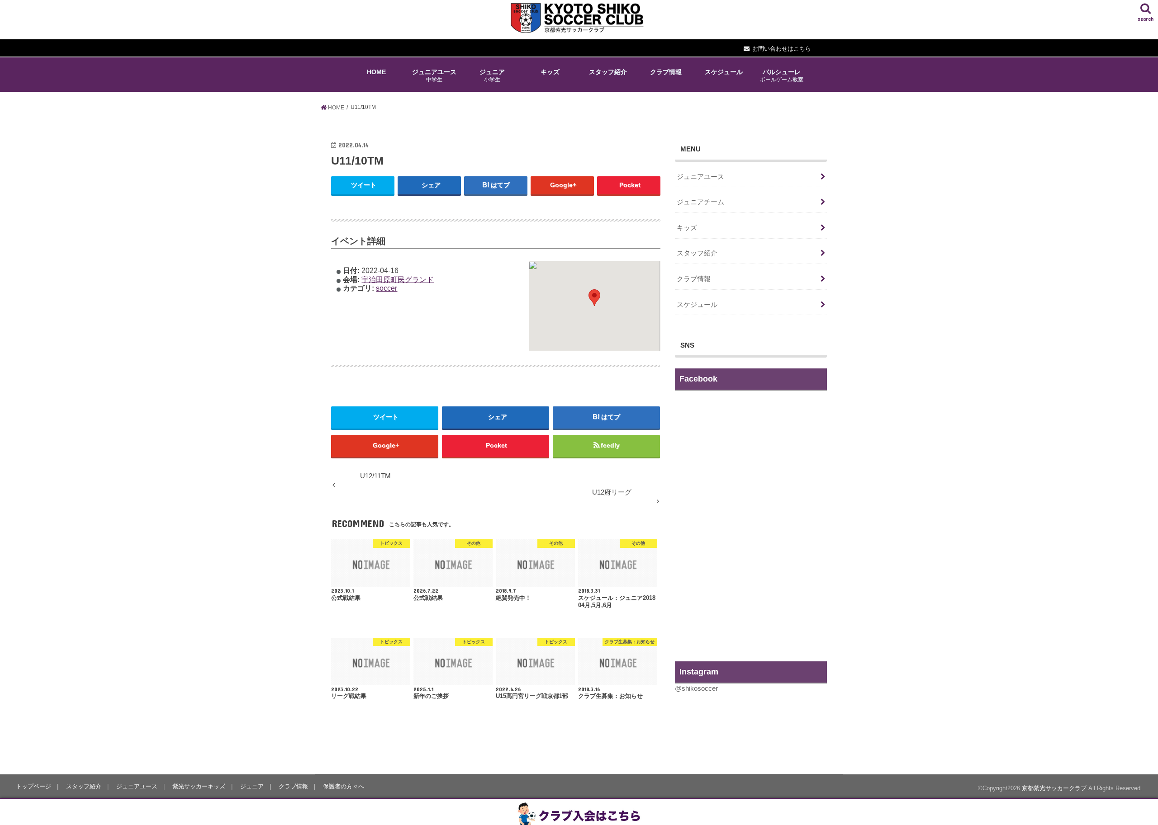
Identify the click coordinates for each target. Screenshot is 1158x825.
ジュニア (492, 75)
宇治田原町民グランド (397, 279)
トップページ (33, 786)
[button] (594, 297)
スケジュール (724, 71)
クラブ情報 (666, 71)
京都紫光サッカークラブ (1054, 788)
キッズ (550, 71)
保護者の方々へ (343, 786)
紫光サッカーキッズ (198, 786)
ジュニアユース (434, 75)
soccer (386, 288)
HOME (376, 71)
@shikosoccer (696, 688)
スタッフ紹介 (608, 71)
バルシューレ (781, 75)
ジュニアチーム (700, 202)
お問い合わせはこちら (781, 48)
